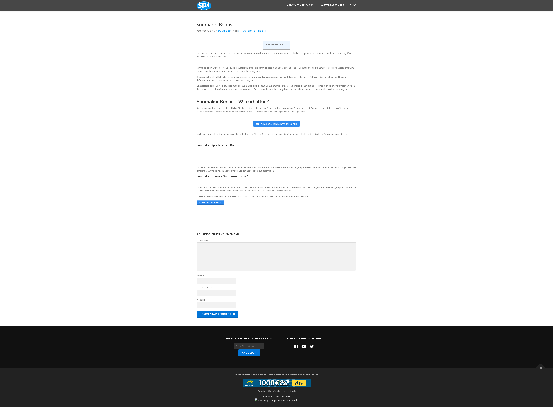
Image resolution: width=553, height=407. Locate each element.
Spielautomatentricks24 (252, 31)
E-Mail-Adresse (206, 287)
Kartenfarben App (332, 5)
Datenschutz (280, 396)
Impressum (268, 396)
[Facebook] (296, 346)
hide (286, 44)
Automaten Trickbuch (300, 5)
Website (201, 300)
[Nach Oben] (541, 368)
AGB (288, 396)
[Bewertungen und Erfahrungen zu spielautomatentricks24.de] (276, 400)
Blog (353, 5)
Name (200, 275)
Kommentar (204, 240)
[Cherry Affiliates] (277, 382)
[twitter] (312, 346)
